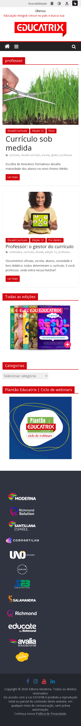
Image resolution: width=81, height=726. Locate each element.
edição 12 (51, 252)
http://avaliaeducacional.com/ (22, 642)
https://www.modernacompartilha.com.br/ (22, 540)
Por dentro (55, 240)
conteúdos (15, 252)
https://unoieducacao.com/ (22, 555)
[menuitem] (52, 3)
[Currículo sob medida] (40, 70)
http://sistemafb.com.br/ (22, 584)
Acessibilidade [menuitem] (37, 3)
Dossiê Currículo (17, 131)
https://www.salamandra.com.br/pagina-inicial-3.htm (22, 598)
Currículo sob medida (29, 143)
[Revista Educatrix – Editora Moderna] (7, 46)
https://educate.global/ (22, 628)
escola (45, 155)
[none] (59, 3)
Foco (51, 131)
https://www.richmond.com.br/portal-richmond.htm (22, 613)
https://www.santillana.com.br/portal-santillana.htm (22, 526)
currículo (14, 155)
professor (66, 155)
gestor (55, 155)
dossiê (39, 252)
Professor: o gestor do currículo (40, 246)
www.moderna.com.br (22, 497)
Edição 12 (38, 131)
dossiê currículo (30, 155)
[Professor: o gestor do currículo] (40, 194)
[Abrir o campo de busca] (74, 46)
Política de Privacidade (51, 714)
